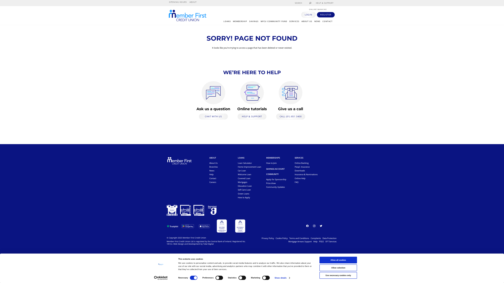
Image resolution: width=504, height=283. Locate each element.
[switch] (219, 278)
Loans (227, 21)
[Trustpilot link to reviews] (172, 226)
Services (294, 21)
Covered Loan (244, 178)
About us (306, 21)
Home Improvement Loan (249, 166)
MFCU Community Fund (274, 21)
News (317, 21)
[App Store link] (204, 226)
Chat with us (213, 116)
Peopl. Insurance (302, 166)
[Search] (310, 3)
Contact (327, 21)
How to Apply (244, 197)
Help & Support (252, 116)
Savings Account (275, 169)
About (212, 158)
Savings (253, 21)
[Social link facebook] (307, 226)
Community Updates (275, 187)
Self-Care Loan (244, 189)
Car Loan (242, 170)
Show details (281, 278)
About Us (213, 163)
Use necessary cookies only (338, 275)
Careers (212, 182)
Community (272, 174)
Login (308, 14)
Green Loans (243, 193)
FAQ (296, 182)
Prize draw (271, 183)
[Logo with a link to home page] (187, 15)
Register (325, 14)
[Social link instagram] (314, 226)
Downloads (300, 170)
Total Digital (208, 244)
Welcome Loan (244, 174)
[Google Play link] (188, 226)
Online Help (300, 178)
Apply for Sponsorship (276, 179)
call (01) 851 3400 (291, 116)
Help (211, 174)
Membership (240, 21)
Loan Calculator (245, 163)
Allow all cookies (338, 260)
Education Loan (245, 186)
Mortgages (242, 182)
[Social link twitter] (321, 226)
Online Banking (302, 163)
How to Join (271, 163)
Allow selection (338, 268)
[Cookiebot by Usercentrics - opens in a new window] (160, 278)
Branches (213, 166)
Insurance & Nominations (306, 174)
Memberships (273, 158)
